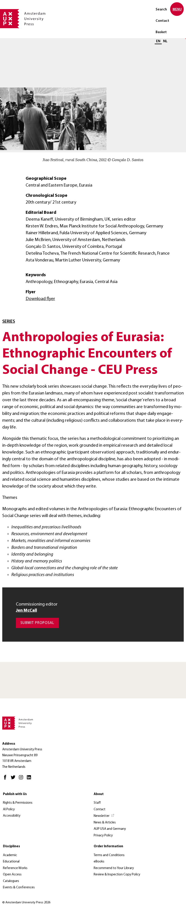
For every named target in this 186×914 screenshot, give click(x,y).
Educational (11, 861)
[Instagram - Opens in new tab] (22, 779)
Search (161, 9)
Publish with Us (15, 794)
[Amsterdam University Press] (22, 19)
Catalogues (11, 881)
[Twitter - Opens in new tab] (14, 779)
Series (8, 321)
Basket (161, 32)
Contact (162, 21)
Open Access (12, 874)
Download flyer (40, 299)
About (99, 794)
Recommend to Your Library (114, 868)
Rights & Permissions (17, 803)
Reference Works (15, 868)
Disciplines (11, 846)
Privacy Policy (103, 835)
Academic (10, 855)
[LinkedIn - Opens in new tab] (30, 779)
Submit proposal (37, 623)
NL (165, 41)
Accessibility (11, 816)
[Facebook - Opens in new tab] (6, 779)
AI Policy (9, 809)
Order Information (108, 846)
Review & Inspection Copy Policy (117, 874)
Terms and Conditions (109, 855)
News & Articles (105, 822)
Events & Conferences (19, 887)
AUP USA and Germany (110, 829)
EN (158, 41)
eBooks (99, 861)
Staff (97, 803)
